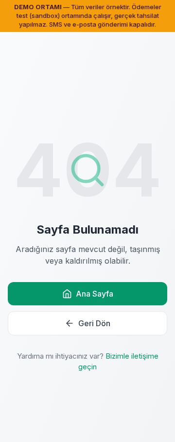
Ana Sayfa (94, 294)
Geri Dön (94, 323)
